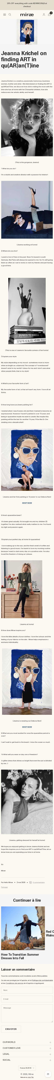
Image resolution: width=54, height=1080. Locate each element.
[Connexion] (44, 14)
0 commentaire (39, 882)
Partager (4, 887)
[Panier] (49, 14)
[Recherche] (10, 14)
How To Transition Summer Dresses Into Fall (20, 956)
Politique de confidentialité (42, 980)
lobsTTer (31, 1077)
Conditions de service (14, 983)
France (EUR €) (25, 1068)
